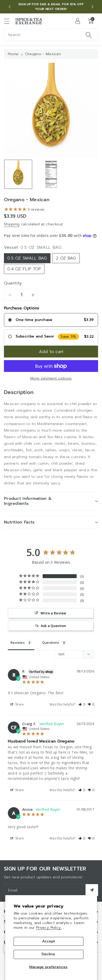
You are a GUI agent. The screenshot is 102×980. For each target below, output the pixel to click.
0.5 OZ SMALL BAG (27, 258)
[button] (9, 21)
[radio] (51, 320)
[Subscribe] (92, 890)
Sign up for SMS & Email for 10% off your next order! (51, 6)
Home (13, 54)
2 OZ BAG (66, 258)
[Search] (89, 35)
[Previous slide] (9, 7)
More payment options (51, 378)
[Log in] (77, 21)
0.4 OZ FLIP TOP (24, 269)
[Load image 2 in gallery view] (51, 174)
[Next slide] (92, 7)
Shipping (11, 224)
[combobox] (51, 35)
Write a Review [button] (53, 613)
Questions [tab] (50, 642)
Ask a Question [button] (53, 625)
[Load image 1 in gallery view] (18, 174)
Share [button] (19, 704)
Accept (48, 941)
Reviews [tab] (17, 642)
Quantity (13, 283)
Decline (48, 954)
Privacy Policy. (49, 927)
